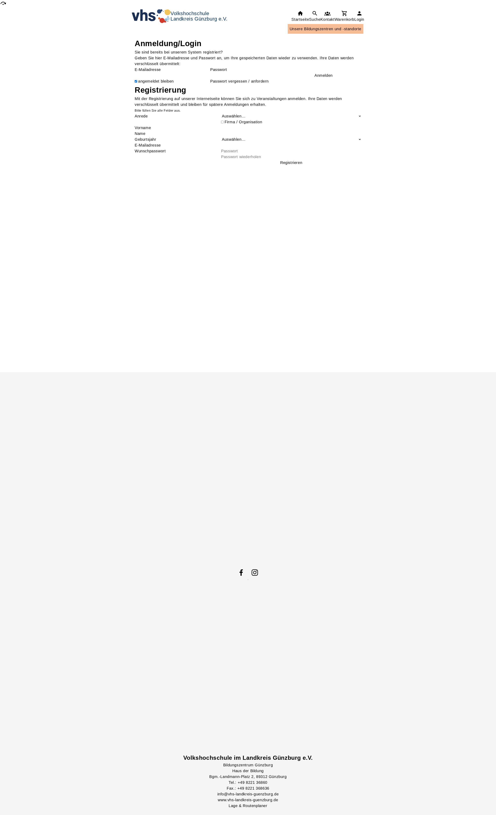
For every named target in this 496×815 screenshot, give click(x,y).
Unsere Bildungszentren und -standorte (325, 29)
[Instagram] (255, 572)
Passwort (218, 69)
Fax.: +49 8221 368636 (248, 788)
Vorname (143, 128)
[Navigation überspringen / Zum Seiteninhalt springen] (3, 3)
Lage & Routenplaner (248, 806)
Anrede (141, 116)
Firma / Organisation (243, 122)
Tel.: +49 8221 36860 (248, 782)
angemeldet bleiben (156, 81)
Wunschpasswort (150, 151)
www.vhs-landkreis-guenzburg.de (248, 800)
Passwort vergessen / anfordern (239, 81)
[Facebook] (241, 572)
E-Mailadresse (148, 69)
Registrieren (291, 162)
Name (140, 133)
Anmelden (323, 75)
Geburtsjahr (145, 139)
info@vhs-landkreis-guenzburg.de (248, 794)
